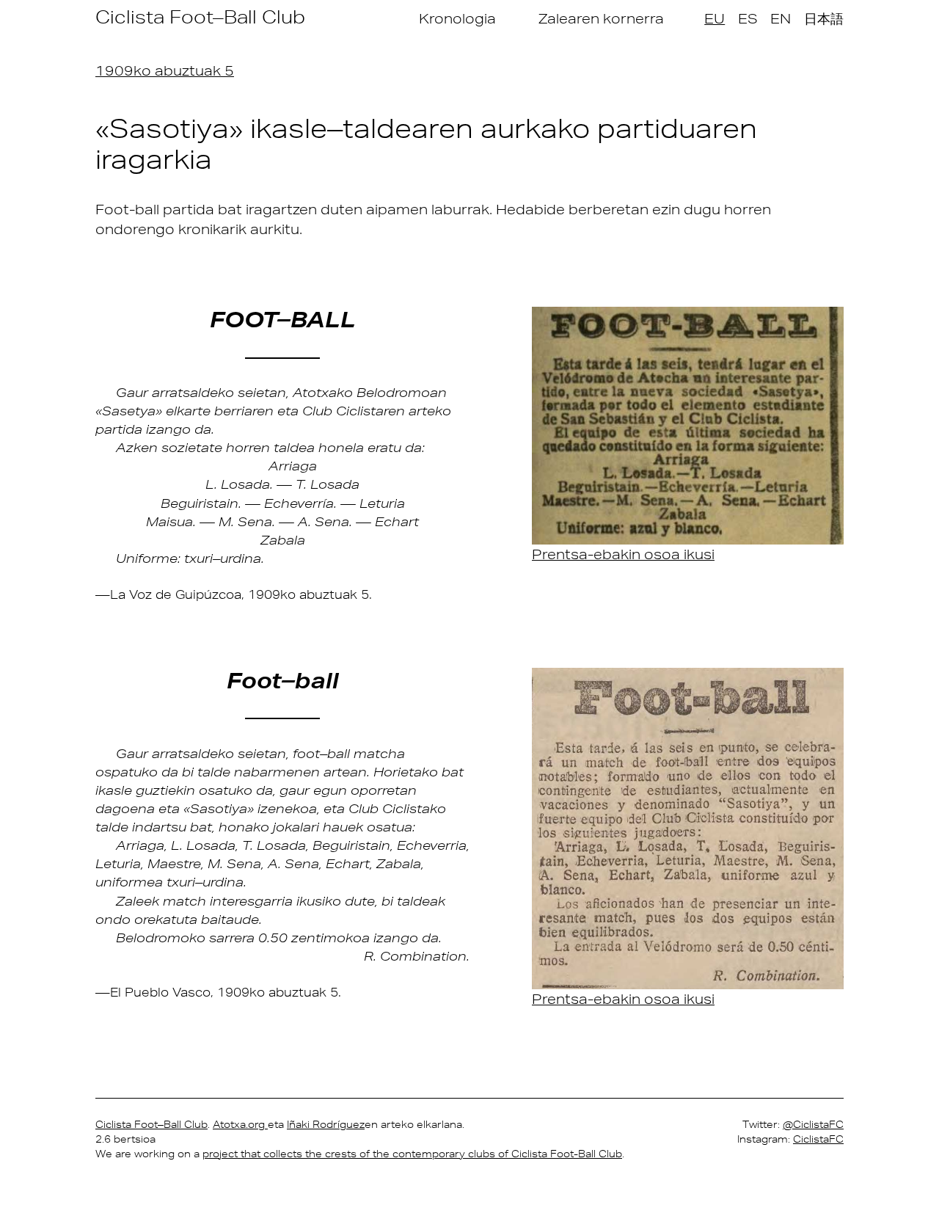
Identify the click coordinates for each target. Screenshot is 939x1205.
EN (780, 18)
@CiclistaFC (813, 1124)
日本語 (824, 18)
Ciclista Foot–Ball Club (200, 16)
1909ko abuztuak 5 (164, 70)
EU (714, 18)
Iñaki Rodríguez (326, 1124)
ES (748, 18)
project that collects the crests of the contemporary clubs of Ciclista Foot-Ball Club (412, 1153)
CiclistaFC (818, 1139)
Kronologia (457, 18)
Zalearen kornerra (601, 18)
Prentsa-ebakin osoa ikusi (623, 554)
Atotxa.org (240, 1124)
